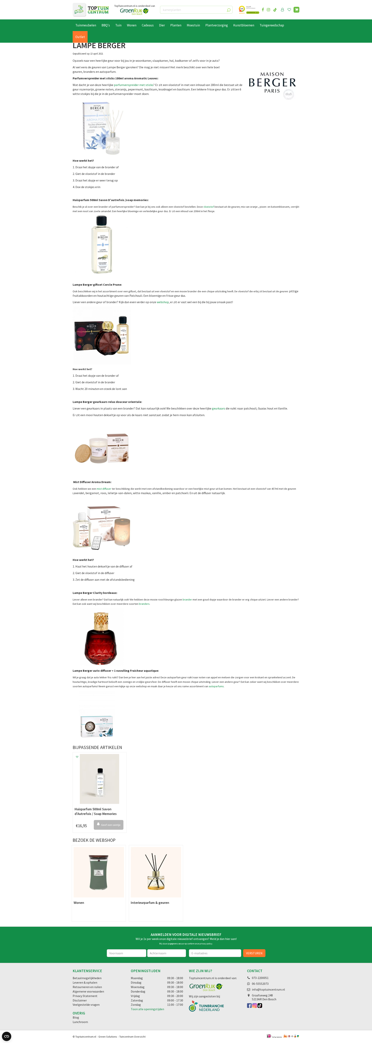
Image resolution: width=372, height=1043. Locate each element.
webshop (163, 302)
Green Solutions (107, 1036)
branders (144, 604)
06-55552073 (260, 984)
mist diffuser (104, 488)
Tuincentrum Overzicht (132, 1036)
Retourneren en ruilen (87, 987)
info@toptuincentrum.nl (268, 989)
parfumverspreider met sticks (133, 85)
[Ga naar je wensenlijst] (290, 10)
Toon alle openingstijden (147, 1009)
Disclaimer (80, 1000)
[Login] (282, 10)
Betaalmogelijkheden (87, 978)
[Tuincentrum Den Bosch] (91, 9)
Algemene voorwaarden (88, 991)
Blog (76, 1017)
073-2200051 (260, 978)
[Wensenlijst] (289, 10)
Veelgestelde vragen (86, 1005)
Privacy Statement (85, 996)
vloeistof (208, 206)
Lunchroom (80, 1022)
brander (187, 599)
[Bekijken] (296, 10)
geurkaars (218, 408)
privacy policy (206, 943)
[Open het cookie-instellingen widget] (6, 1036)
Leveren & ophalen (85, 982)
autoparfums (216, 686)
